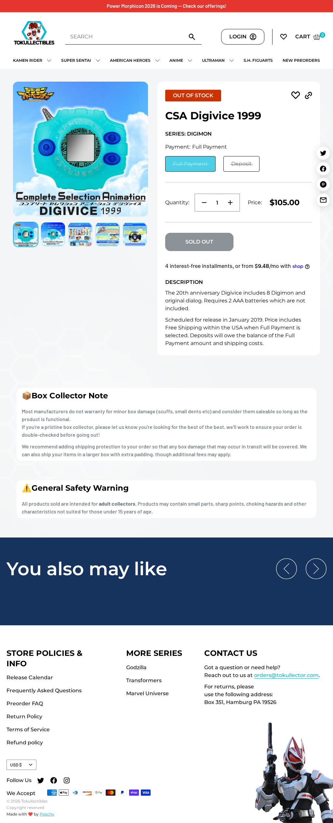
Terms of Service (28, 729)
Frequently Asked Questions (44, 690)
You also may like (87, 569)
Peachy (47, 814)
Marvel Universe (147, 693)
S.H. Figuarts (258, 60)
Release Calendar (30, 677)
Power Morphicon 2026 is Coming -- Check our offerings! (166, 6)
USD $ (16, 764)
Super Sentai (76, 60)
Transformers (144, 680)
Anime (176, 60)
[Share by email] (323, 199)
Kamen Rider (27, 60)
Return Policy (24, 716)
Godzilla (136, 667)
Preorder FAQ (25, 703)
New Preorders (301, 60)
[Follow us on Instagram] (67, 781)
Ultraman (213, 60)
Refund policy (25, 742)
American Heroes (130, 60)
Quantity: (177, 202)
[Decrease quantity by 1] (202, 202)
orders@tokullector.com (286, 675)
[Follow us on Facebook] (54, 781)
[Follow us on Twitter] (41, 781)
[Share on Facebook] (323, 168)
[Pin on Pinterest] (323, 184)
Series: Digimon (188, 134)
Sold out (199, 242)
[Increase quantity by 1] (232, 202)
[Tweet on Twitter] (323, 153)
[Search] (192, 36)
